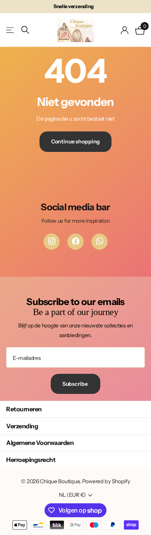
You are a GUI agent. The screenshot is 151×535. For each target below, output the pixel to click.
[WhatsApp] (99, 241)
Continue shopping (75, 141)
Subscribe (75, 383)
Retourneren (24, 409)
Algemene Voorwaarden (40, 442)
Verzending (22, 426)
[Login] (125, 30)
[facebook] (75, 241)
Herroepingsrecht (30, 459)
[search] (25, 30)
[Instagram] (51, 241)
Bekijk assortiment (10, 30)
